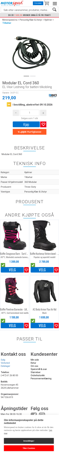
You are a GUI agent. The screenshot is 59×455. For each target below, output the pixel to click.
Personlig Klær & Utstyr (31, 20)
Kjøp (26, 124)
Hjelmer (48, 20)
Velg (12, 269)
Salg (3, 360)
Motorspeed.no (9, 20)
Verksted (5, 363)
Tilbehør (6, 23)
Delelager (5, 366)
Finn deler (38, 3)
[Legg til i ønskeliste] (26, 270)
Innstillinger (28, 441)
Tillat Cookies (29, 448)
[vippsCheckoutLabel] (29, 132)
